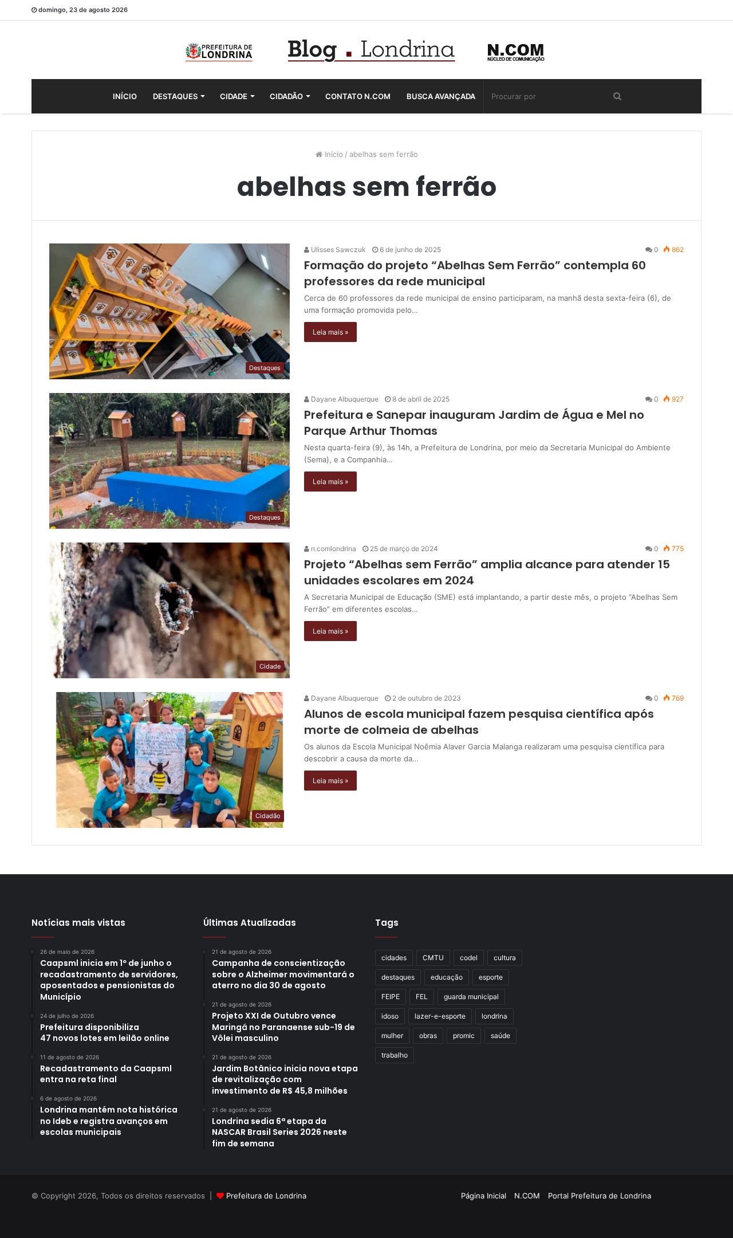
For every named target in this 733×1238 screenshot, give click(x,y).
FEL (422, 996)
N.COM (527, 1195)
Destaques (175, 96)
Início (125, 96)
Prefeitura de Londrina (266, 1195)
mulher (392, 1035)
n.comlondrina (332, 548)
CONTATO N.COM (358, 96)
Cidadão (286, 96)
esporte (491, 977)
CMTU (433, 957)
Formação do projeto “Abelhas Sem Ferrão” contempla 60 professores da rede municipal (475, 273)
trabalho (394, 1055)
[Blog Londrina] (366, 49)
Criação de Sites (367, 1217)
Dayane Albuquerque (344, 399)
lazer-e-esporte (440, 1016)
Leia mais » (330, 332)
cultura (505, 957)
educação (447, 977)
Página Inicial (483, 1195)
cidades (394, 957)
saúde (500, 1035)
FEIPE (390, 996)
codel (469, 957)
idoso (390, 1016)
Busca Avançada (441, 96)
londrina (494, 1016)
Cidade (233, 96)
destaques (398, 977)
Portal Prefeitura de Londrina (599, 1195)
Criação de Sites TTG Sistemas (681, 1197)
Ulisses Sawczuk (337, 249)
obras (428, 1035)
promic (464, 1035)
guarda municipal (471, 996)
